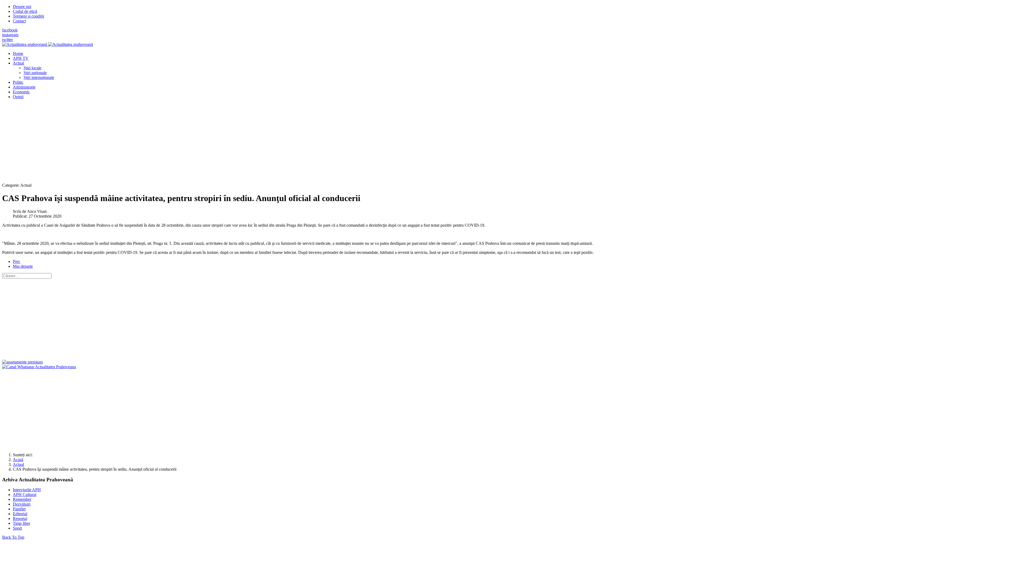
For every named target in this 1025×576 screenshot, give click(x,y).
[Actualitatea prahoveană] (47, 44)
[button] (18, 63)
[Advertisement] (162, 140)
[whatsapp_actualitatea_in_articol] (39, 367)
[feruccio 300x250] (22, 362)
